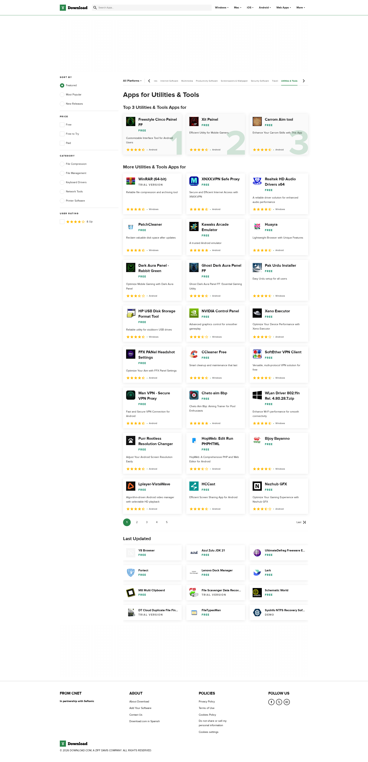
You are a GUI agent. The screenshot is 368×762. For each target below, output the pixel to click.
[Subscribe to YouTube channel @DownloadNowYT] (287, 702)
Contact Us (135, 714)
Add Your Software (140, 708)
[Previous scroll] (149, 80)
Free (68, 124)
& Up (90, 221)
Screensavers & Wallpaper (234, 81)
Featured (71, 85)
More (300, 7)
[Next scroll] (303, 80)
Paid (68, 143)
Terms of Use (206, 708)
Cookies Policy (207, 714)
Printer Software (75, 200)
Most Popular (73, 94)
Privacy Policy (207, 701)
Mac (236, 7)
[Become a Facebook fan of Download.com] (271, 702)
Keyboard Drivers (76, 182)
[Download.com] (73, 8)
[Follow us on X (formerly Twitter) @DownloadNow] (279, 702)
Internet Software (169, 81)
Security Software (260, 81)
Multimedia (187, 81)
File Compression (76, 164)
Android (264, 7)
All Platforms (131, 80)
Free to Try (72, 133)
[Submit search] (95, 8)
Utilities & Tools (289, 81)
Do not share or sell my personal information (213, 723)
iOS (249, 7)
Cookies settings (209, 732)
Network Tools (74, 191)
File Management (76, 173)
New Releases (74, 103)
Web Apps (282, 7)
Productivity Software (207, 81)
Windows (220, 7)
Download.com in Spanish (144, 721)
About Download (139, 701)
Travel (275, 81)
